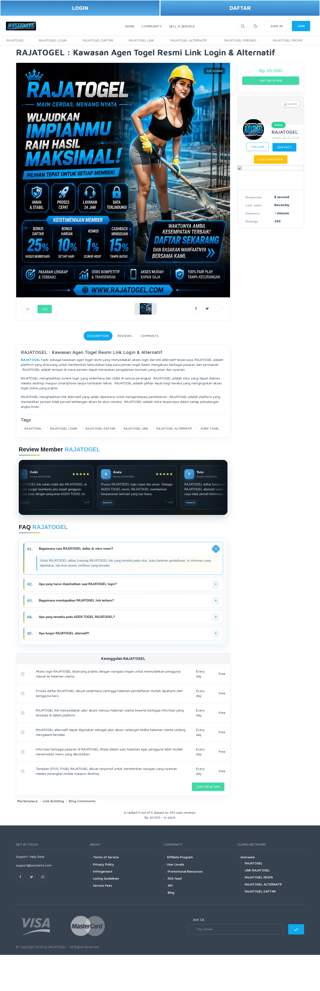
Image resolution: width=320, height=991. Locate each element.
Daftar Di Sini (208, 786)
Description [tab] (98, 336)
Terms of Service (106, 857)
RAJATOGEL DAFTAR (98, 40)
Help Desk (37, 857)
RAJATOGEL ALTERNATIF (189, 40)
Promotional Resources (185, 871)
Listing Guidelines (106, 878)
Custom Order (270, 159)
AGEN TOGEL (210, 428)
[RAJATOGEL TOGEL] (315, 40)
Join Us (198, 919)
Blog (170, 892)
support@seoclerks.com (34, 865)
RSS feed (174, 878)
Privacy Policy (103, 864)
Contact (284, 147)
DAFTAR (240, 8)
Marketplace (27, 801)
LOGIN (80, 8)
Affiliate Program (180, 857)
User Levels (175, 864)
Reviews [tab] (125, 336)
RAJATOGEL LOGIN (53, 40)
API (170, 885)
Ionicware (248, 857)
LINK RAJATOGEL (257, 870)
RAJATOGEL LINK (141, 40)
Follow (257, 146)
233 (45, 309)
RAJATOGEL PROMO (288, 40)
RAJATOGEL (15, 40)
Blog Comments (82, 801)
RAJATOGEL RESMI (259, 877)
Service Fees (102, 885)
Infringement (102, 871)
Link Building (53, 801)
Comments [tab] (150, 336)
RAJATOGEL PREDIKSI (240, 40)
